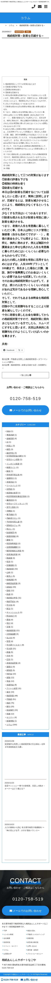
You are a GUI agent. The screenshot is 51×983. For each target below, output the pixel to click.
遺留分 (9, 667)
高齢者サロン (12, 518)
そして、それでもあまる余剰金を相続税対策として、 (25, 146)
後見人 (9, 576)
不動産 (9, 699)
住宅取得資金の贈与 (15, 456)
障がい (9, 529)
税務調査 (10, 580)
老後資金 (10, 482)
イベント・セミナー (10, 946)
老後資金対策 (12, 663)
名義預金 (10, 685)
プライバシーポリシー (35, 954)
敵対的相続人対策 (14, 551)
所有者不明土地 (13, 475)
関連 (6, 168)
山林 (8, 572)
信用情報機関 (12, 547)
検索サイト (11, 467)
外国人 (9, 446)
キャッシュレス (13, 612)
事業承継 (10, 435)
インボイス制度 (13, 464)
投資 (8, 562)
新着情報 (10, 721)
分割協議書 (11, 634)
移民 (8, 449)
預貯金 (9, 674)
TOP (5, 931)
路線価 (9, 558)
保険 (8, 677)
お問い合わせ (32, 946)
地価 (8, 714)
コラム (9, 725)
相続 (27, 32)
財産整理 (10, 533)
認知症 (9, 587)
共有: (6, 165)
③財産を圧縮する (11, 92)
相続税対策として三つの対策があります (19, 84)
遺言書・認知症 (32, 950)
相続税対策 (19, 32)
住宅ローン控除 (13, 459)
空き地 (9, 605)
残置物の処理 (12, 493)
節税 (8, 590)
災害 (8, 627)
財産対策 (6, 942)
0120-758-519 (10, 979)
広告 (8, 659)
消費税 (9, 511)
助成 (8, 594)
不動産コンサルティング (36, 934)
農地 (8, 620)
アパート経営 (12, 688)
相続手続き (11, 601)
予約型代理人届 (13, 522)
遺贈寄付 (10, 478)
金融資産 (10, 438)
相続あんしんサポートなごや (19, 959)
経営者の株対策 (32, 942)
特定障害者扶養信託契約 (17, 496)
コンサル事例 (8, 934)
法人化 (9, 638)
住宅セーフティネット (16, 504)
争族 (8, 681)
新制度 (9, 670)
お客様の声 (7, 954)
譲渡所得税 (11, 536)
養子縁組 (10, 514)
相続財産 (10, 569)
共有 (8, 656)
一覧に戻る (24, 375)
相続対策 (10, 696)
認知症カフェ (12, 525)
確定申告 (10, 453)
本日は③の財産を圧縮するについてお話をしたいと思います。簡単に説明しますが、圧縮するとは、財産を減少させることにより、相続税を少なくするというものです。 (25, 98)
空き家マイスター (14, 645)
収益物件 (10, 710)
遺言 (8, 692)
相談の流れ (31, 931)
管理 (8, 641)
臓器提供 (10, 500)
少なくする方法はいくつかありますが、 (19, 104)
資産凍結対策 (12, 554)
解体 (8, 471)
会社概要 (6, 938)
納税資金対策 (12, 583)
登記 (8, 623)
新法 (8, 609)
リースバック (12, 485)
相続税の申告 (12, 598)
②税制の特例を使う (12, 90)
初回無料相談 (12, 543)
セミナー (10, 717)
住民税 (9, 489)
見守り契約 (11, 507)
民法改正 (10, 616)
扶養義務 (10, 565)
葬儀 (8, 652)
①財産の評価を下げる (12, 87)
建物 (8, 540)
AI (7, 442)
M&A (8, 431)
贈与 (8, 706)
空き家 (9, 649)
